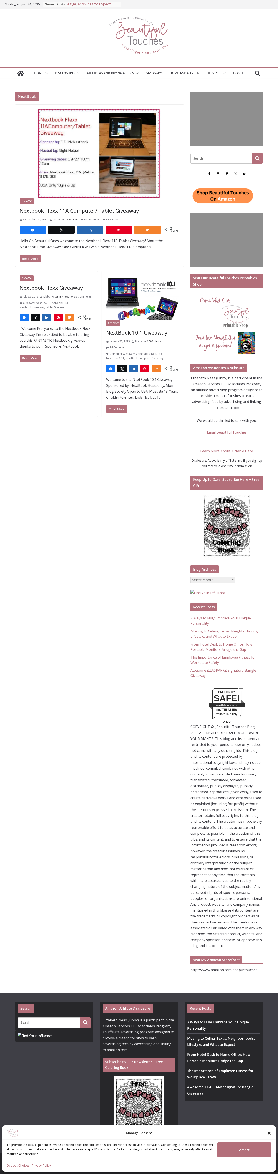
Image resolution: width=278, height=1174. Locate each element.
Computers (143, 354)
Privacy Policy (41, 1165)
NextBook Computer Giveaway (144, 358)
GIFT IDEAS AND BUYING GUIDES (110, 73)
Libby (56, 219)
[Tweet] (35, 317)
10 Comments (92, 219)
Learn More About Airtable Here (226, 451)
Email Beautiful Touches (227, 432)
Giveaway (26, 201)
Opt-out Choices (18, 1165)
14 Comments (118, 347)
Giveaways (154, 73)
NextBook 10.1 (115, 358)
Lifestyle (214, 73)
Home (38, 73)
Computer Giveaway (122, 354)
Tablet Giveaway (55, 307)
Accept (244, 1150)
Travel (238, 73)
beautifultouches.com (226, 705)
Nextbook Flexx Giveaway (51, 287)
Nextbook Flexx (59, 303)
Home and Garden (185, 73)
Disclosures (65, 73)
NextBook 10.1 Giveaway (136, 332)
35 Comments (82, 296)
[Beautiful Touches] (20, 73)
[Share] (24, 317)
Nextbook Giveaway (32, 307)
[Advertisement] (226, 119)
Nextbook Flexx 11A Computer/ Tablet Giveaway (79, 210)
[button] (269, 1133)
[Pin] (58, 317)
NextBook (112, 219)
